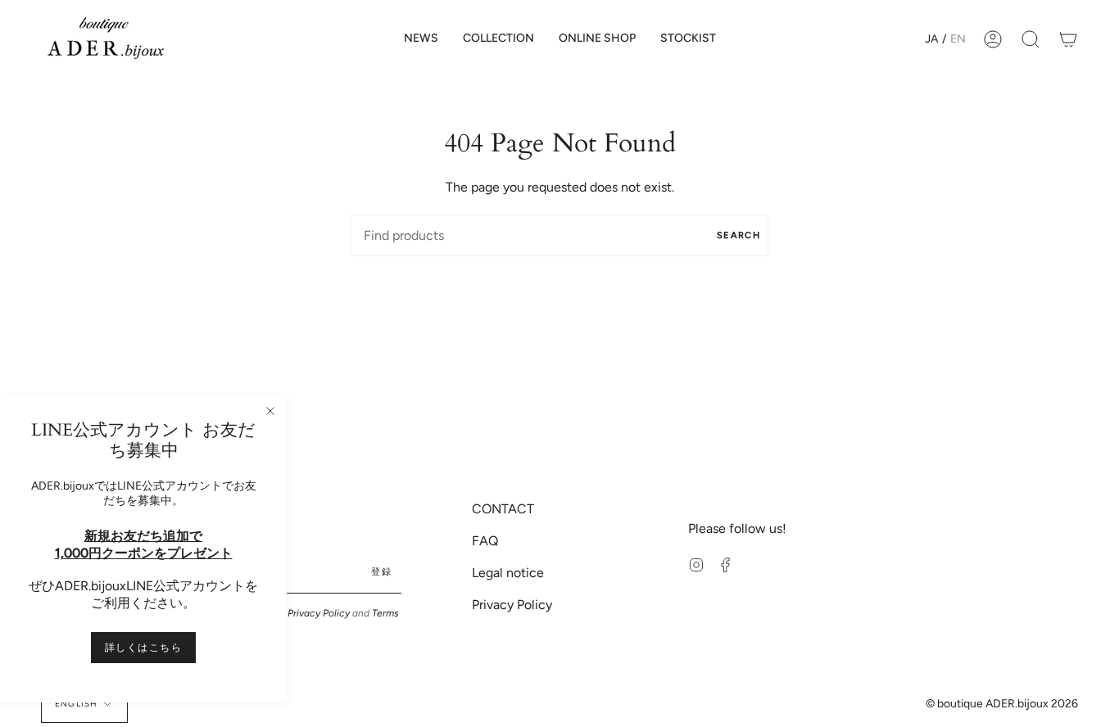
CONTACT (503, 509)
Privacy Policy (319, 613)
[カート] (1068, 39)
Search (738, 235)
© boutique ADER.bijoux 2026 (1002, 704)
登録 (381, 572)
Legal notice (508, 572)
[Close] (270, 411)
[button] (498, 39)
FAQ (485, 541)
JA (931, 39)
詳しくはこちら (143, 647)
